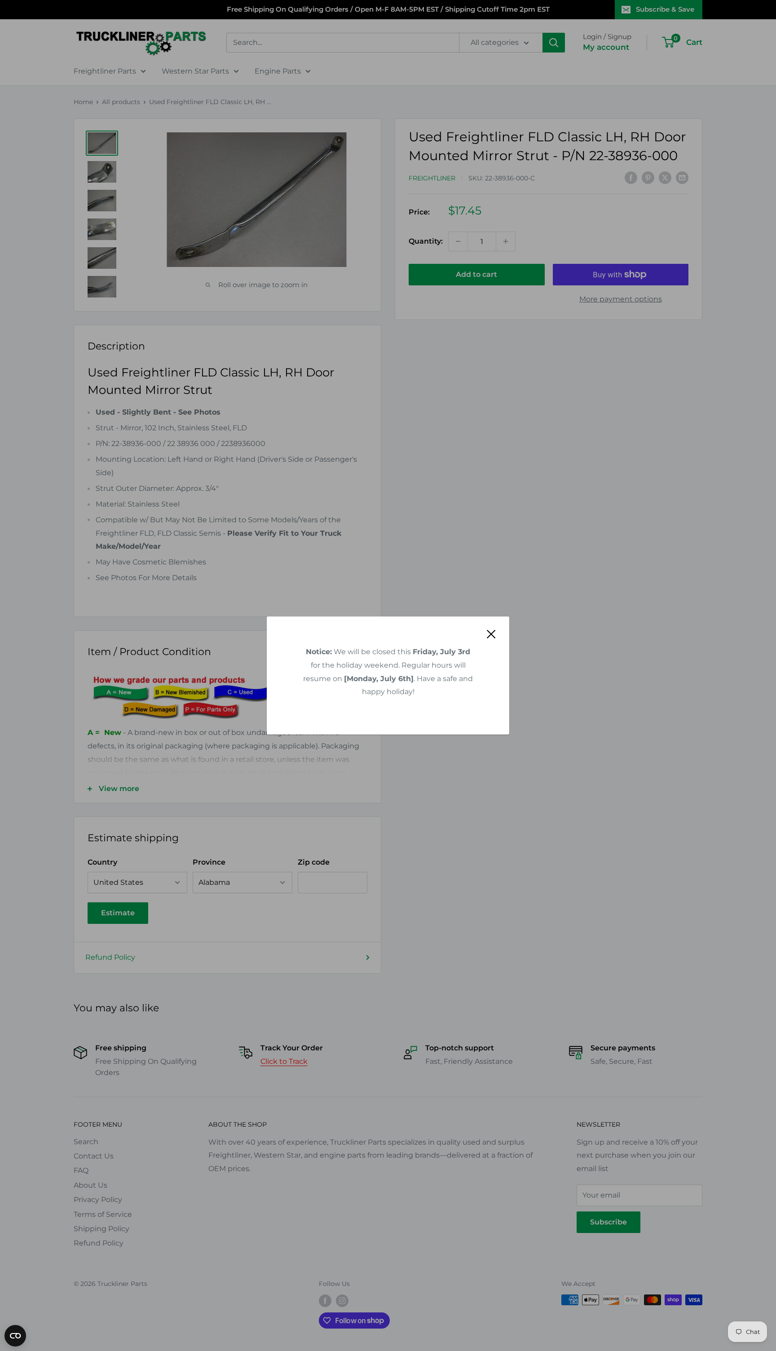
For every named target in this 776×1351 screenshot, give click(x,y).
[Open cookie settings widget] (15, 1336)
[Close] (491, 634)
